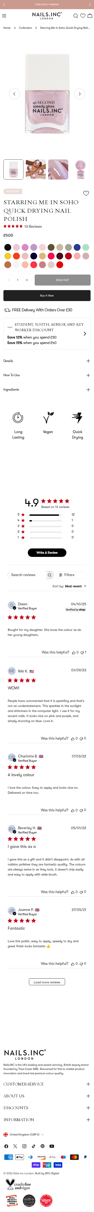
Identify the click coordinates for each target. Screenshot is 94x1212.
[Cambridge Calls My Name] (7, 247)
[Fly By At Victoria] (25, 256)
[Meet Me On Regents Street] (59, 256)
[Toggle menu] (4, 15)
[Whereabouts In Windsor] (16, 247)
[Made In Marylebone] (68, 247)
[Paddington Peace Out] (59, 264)
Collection (25, 27)
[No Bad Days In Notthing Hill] (51, 256)
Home (7, 27)
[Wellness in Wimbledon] (85, 247)
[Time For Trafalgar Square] (33, 256)
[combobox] (69, 586)
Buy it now (47, 295)
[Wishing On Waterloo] (7, 256)
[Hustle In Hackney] (7, 264)
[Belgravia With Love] (42, 264)
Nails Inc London (23, 1173)
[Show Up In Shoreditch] (42, 256)
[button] (83, 16)
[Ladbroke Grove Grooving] (42, 247)
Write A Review (47, 552)
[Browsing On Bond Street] (33, 264)
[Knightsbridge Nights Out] (77, 256)
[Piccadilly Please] (16, 256)
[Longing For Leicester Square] (77, 247)
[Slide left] (14, 93)
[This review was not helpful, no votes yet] (81, 738)
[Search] (75, 15)
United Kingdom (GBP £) (24, 1134)
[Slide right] (79, 93)
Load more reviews (47, 982)
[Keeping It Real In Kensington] (51, 264)
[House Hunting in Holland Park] (33, 247)
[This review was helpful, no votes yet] (73, 652)
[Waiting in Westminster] (51, 247)
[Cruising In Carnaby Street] (25, 264)
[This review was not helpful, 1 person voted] (82, 652)
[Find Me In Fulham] (16, 264)
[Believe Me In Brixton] (25, 247)
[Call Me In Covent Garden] (59, 247)
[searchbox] (26, 575)
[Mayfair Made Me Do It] (68, 256)
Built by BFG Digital (47, 1173)
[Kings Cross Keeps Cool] (85, 256)
